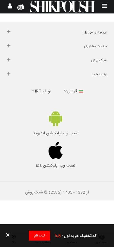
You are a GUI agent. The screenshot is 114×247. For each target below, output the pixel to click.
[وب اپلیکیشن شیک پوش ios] (55, 150)
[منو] (104, 6)
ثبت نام (39, 236)
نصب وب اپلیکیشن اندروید (55, 133)
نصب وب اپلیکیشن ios (55, 165)
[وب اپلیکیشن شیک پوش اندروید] (55, 118)
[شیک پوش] (63, 6)
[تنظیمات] (9, 6)
